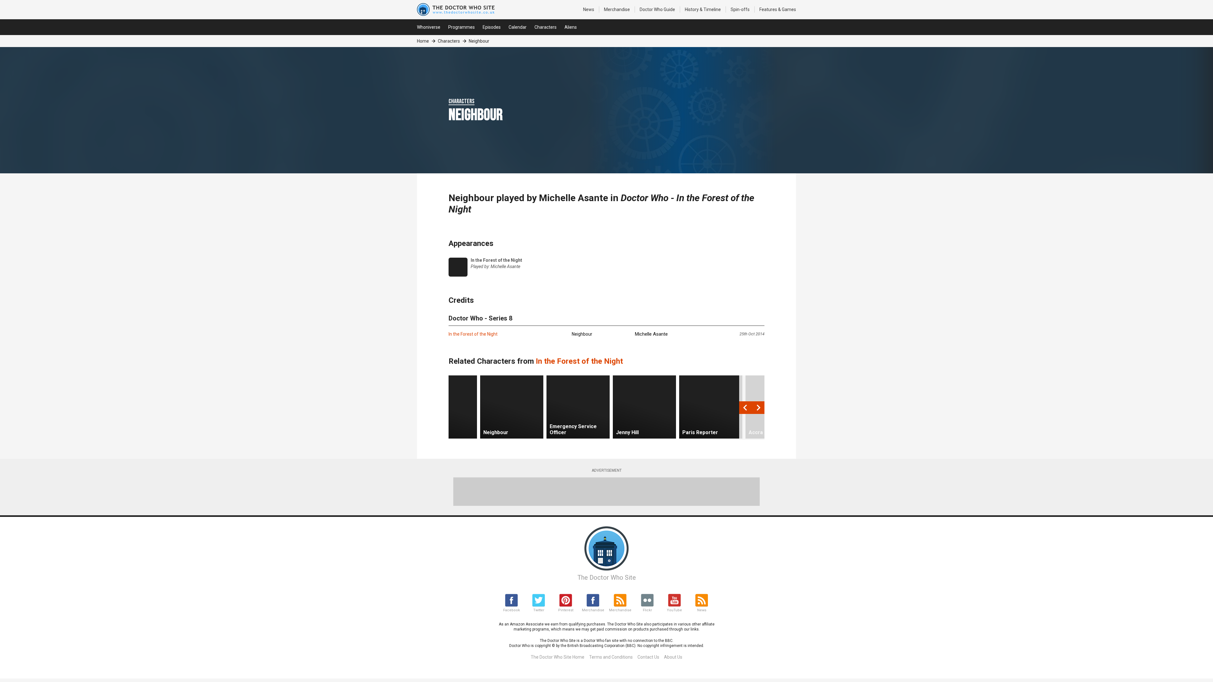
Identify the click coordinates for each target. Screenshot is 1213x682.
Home (423, 41)
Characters (545, 27)
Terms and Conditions (611, 657)
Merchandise (617, 9)
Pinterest (565, 610)
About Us (673, 657)
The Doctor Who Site (606, 577)
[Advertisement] (606, 491)
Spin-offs (740, 9)
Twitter (538, 610)
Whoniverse (428, 27)
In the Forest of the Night (473, 334)
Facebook (511, 610)
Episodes (492, 27)
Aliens (570, 27)
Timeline (703, 9)
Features (777, 9)
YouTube (674, 610)
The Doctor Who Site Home (557, 657)
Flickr (647, 610)
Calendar (518, 27)
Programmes (461, 27)
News (588, 9)
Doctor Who (657, 9)
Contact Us (648, 657)
